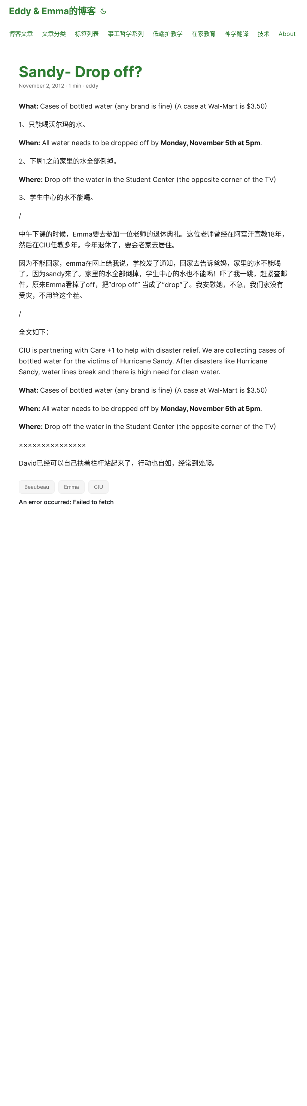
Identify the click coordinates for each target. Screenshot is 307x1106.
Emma (71, 487)
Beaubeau (36, 487)
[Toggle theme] (103, 11)
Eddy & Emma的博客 (52, 11)
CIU (98, 487)
